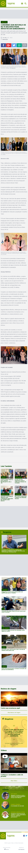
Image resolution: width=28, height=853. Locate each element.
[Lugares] (8, 3)
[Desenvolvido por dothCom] (6, 849)
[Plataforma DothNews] (21, 849)
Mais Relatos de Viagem (14, 712)
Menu (22, 3)
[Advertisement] (13, 14)
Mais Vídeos (14, 781)
